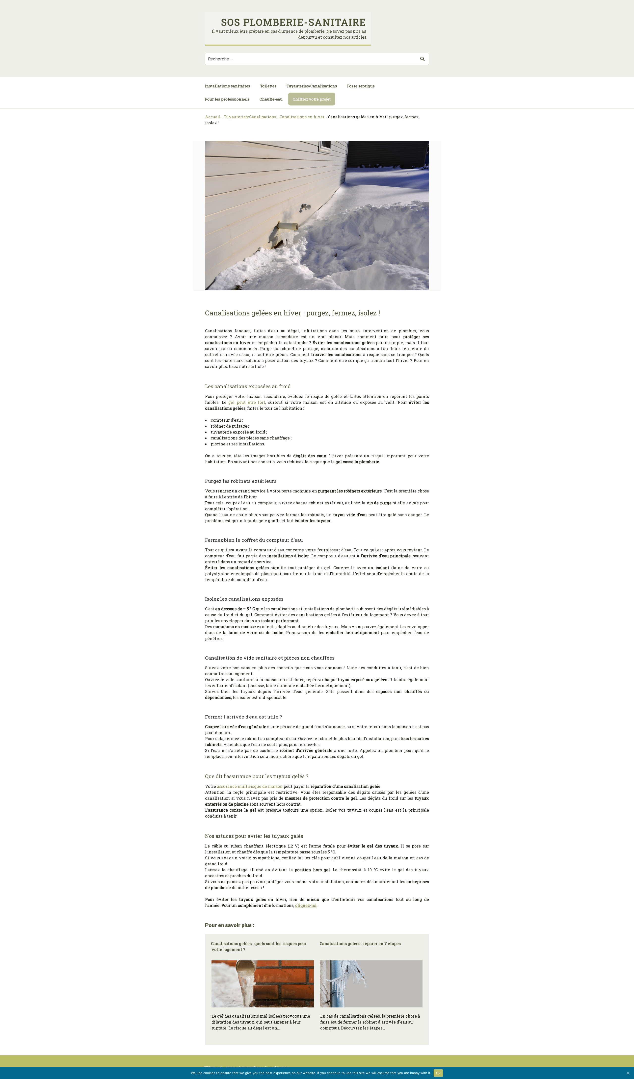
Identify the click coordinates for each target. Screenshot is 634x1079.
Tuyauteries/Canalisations (312, 85)
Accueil (212, 116)
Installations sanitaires (227, 85)
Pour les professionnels (227, 99)
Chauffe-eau (271, 99)
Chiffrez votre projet (312, 99)
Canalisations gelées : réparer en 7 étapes (360, 943)
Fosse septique (361, 85)
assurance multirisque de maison (250, 786)
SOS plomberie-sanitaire (293, 22)
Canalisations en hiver (302, 116)
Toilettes (268, 85)
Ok (438, 1073)
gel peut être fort (246, 402)
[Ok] (627, 1073)
